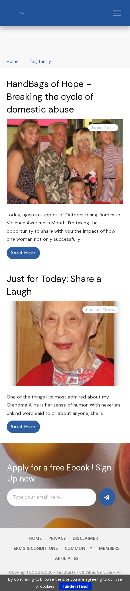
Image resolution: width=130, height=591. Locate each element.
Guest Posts (103, 127)
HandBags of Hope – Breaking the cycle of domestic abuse (50, 96)
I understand (75, 586)
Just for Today (100, 309)
